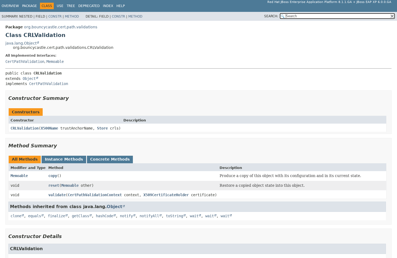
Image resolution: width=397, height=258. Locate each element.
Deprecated (89, 6)
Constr (55, 16)
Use (60, 6)
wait (194, 216)
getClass (80, 216)
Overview (10, 6)
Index (108, 6)
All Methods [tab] (25, 159)
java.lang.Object (20, 43)
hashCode (104, 216)
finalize (56, 216)
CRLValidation (25, 128)
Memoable (55, 61)
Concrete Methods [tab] (110, 159)
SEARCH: (271, 16)
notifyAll (149, 216)
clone (16, 216)
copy (52, 176)
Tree (71, 6)
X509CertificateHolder (166, 195)
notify (126, 216)
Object (29, 78)
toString (174, 216)
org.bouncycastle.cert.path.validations (60, 27)
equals (34, 216)
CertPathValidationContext (95, 195)
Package (29, 6)
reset (53, 185)
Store (102, 128)
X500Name (49, 128)
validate (57, 195)
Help (120, 6)
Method (72, 16)
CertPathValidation (24, 61)
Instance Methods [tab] (64, 159)
